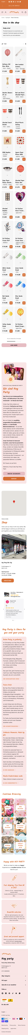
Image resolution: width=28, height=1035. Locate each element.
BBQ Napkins (6, 153)
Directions (7, 580)
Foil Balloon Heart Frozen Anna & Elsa (19, 210)
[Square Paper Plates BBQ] (20, 141)
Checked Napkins (4, 210)
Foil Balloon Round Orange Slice (19, 325)
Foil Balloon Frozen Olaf (6, 240)
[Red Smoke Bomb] (8, 284)
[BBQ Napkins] (8, 141)
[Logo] (14, 12)
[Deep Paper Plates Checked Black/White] (8, 169)
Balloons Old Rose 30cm (6, 65)
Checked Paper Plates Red (19, 182)
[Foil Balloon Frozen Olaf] (8, 227)
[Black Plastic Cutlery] (20, 111)
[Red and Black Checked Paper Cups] (20, 81)
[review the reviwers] (6, 605)
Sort (5, 44)
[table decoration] (20, 808)
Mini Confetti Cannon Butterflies (19, 66)
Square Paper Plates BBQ (19, 154)
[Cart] (25, 12)
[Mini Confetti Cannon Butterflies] (20, 53)
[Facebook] (11, 2)
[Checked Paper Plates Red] (20, 169)
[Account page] (5, 12)
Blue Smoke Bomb (18, 297)
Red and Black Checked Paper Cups (19, 94)
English (3, 1012)
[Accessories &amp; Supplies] (20, 826)
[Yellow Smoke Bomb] (8, 312)
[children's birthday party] (20, 845)
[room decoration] (8, 826)
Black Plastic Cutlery (19, 124)
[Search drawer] (22, 12)
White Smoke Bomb (6, 269)
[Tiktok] (16, 2)
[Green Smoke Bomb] (20, 256)
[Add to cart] (11, 71)
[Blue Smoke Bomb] (20, 284)
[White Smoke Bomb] (8, 256)
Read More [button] (8, 617)
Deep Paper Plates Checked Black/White (7, 182)
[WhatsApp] (20, 2)
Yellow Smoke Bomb (6, 325)
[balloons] (8, 808)
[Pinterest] (14, 2)
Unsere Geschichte (14, 474)
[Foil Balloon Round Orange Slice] (20, 312)
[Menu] (2, 12)
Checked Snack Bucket (7, 124)
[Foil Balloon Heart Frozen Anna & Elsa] (20, 197)
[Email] (18, 2)
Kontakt (14, 478)
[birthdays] (8, 845)
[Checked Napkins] (8, 197)
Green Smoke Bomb (19, 269)
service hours (18, 941)
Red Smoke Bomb (5, 297)
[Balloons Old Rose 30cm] (8, 53)
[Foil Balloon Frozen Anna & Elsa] (20, 227)
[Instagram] (9, 2)
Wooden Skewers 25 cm (7, 94)
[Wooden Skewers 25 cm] (8, 81)
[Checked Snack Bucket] (8, 111)
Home (3, 17)
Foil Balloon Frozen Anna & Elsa (20, 240)
